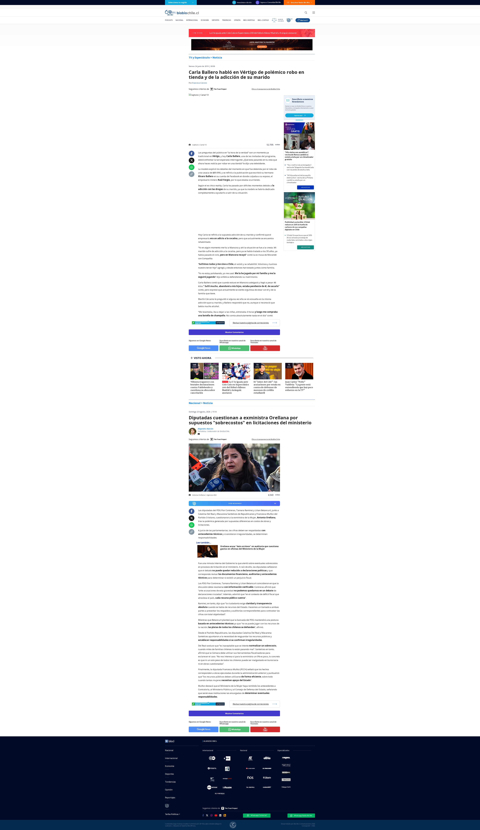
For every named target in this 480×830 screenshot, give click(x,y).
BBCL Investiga (249, 20)
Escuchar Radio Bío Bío (300, 2)
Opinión (237, 20)
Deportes (215, 20)
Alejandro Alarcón (205, 429)
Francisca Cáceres (199, 83)
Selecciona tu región (177, 2)
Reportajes (170, 797)
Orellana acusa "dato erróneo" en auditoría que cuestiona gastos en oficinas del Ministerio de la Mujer (249, 547)
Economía (205, 20)
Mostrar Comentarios (234, 332)
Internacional (192, 20)
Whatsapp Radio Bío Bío (303, 815)
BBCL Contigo (263, 20)
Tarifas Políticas (171, 814)
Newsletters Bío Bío (244, 2)
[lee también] (208, 551)
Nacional (179, 20)
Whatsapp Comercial (258, 815)
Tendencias (226, 20)
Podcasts (169, 20)
